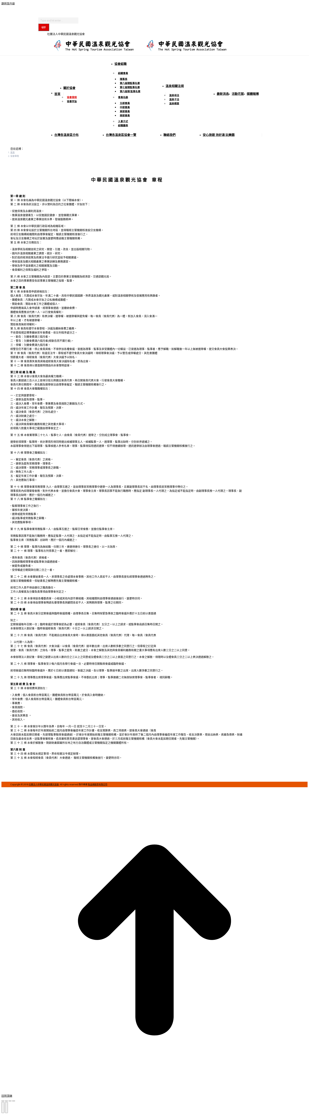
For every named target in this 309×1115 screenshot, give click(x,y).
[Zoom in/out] (13, 1100)
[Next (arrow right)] (6, 1107)
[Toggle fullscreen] (10, 1100)
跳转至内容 (8, 3)
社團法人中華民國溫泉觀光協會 (44, 784)
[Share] (6, 1100)
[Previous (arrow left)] (2, 1107)
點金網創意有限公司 (97, 784)
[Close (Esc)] (2, 1100)
